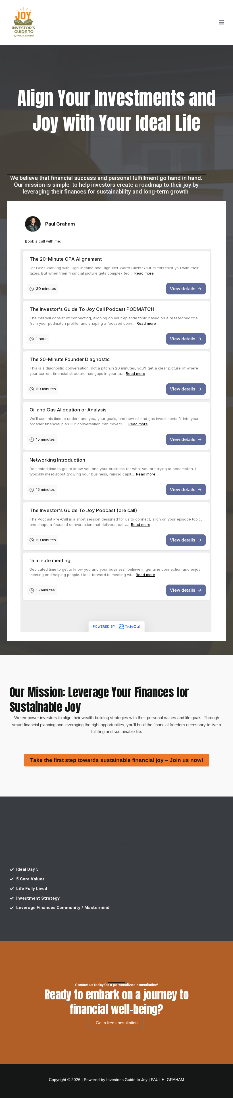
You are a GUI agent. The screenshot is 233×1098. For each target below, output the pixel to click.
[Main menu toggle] (221, 22)
